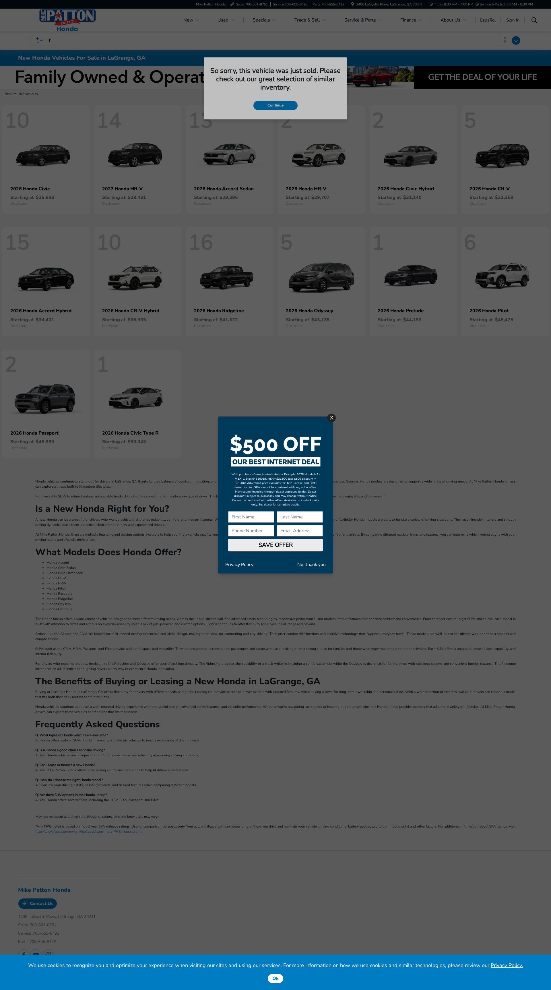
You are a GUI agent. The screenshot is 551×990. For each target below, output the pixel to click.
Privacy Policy (239, 564)
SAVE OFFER (276, 545)
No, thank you (311, 564)
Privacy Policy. (507, 965)
